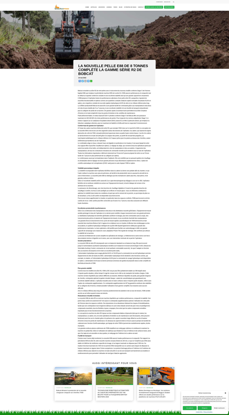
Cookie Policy (199, 412)
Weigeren (204, 408)
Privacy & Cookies (208, 412)
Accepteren (189, 408)
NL (173, 1)
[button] (225, 393)
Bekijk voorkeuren (219, 408)
